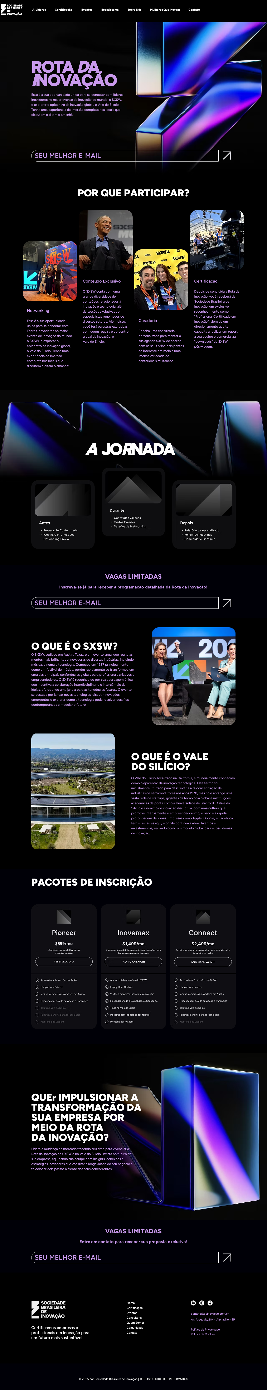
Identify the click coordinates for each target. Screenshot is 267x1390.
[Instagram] (201, 1302)
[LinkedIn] (193, 1302)
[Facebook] (210, 1302)
